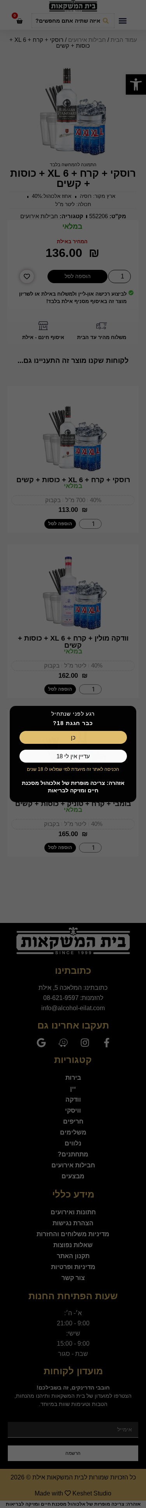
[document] (73, 754)
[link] (73, 737)
